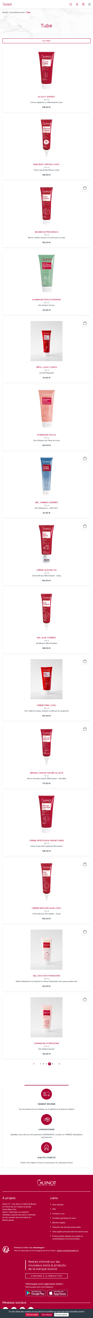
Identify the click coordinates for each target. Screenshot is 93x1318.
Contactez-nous (58, 1213)
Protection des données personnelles (66, 1227)
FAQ (54, 1209)
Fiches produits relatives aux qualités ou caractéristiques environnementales (67, 1237)
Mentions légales (58, 1222)
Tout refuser (47, 1315)
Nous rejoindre (58, 1204)
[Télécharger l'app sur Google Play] (35, 1293)
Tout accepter (32, 1315)
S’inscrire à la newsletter (46, 1276)
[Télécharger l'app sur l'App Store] (57, 1293)
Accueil (5, 12)
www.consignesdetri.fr (68, 1251)
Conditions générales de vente (64, 1218)
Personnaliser (61, 1315)
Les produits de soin (17, 12)
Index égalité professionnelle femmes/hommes (70, 1231)
